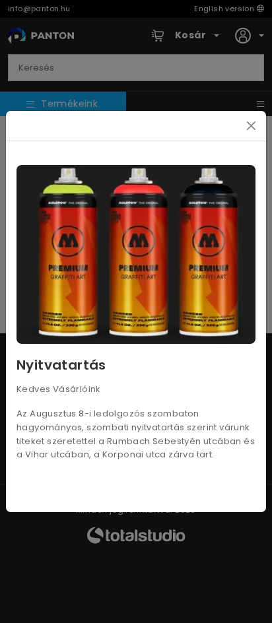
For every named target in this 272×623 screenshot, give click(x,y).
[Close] (251, 125)
